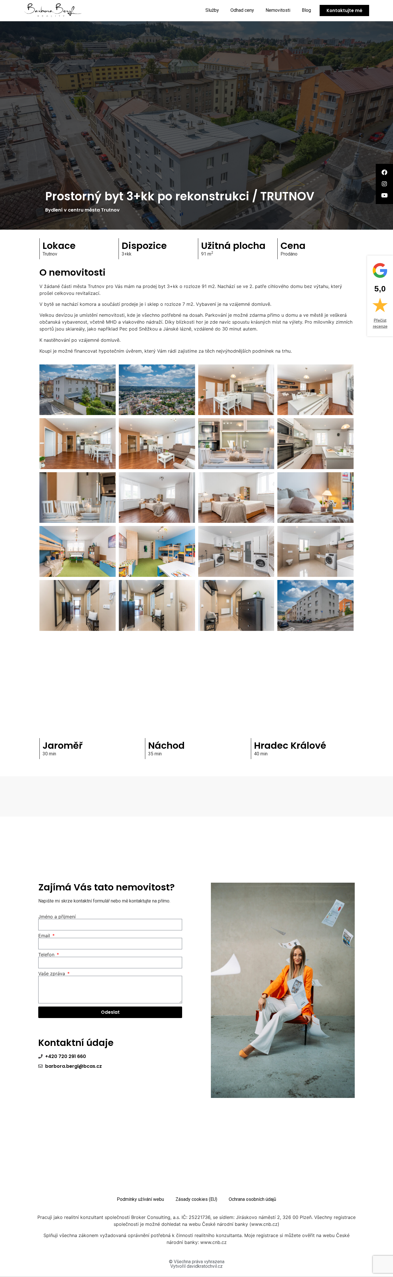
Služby (212, 10)
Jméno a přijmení (57, 916)
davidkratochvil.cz (205, 1266)
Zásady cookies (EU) (196, 1199)
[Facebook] (384, 172)
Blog (306, 10)
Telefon (47, 954)
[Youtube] (384, 195)
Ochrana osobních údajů (252, 1199)
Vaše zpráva (52, 973)
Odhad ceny (242, 10)
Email (44, 935)
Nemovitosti (278, 10)
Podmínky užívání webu (140, 1199)
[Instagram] (384, 184)
